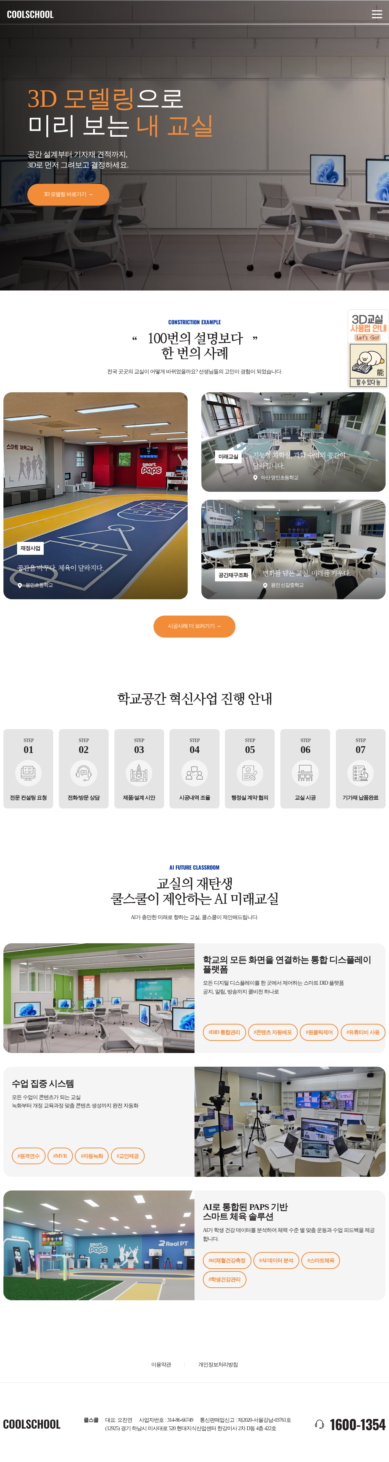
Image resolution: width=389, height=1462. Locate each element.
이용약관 (161, 1364)
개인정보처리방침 (218, 1364)
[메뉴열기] (377, 14)
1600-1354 (358, 1424)
